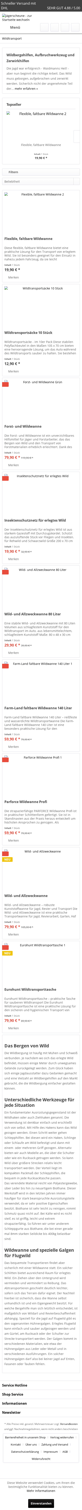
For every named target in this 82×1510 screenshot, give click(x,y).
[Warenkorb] (75, 27)
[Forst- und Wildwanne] (41, 399)
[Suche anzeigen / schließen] (44, 27)
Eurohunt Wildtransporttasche (30, 989)
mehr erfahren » (26, 89)
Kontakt (16, 1444)
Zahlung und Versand (54, 1444)
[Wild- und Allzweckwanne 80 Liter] (41, 587)
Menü (15, 27)
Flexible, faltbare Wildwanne (41, 145)
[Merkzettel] (54, 27)
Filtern (13, 172)
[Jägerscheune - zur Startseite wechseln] (21, 17)
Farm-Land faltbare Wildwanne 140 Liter (38, 708)
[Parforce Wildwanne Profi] (41, 774)
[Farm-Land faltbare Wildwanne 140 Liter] (41, 681)
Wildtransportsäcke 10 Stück (28, 333)
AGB (65, 1452)
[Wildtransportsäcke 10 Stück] (41, 305)
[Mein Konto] (65, 27)
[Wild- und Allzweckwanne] (41, 868)
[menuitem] (11, 27)
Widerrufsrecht (41, 1459)
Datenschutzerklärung (25, 1452)
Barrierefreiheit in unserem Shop (25, 1437)
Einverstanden (41, 1503)
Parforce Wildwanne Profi (25, 802)
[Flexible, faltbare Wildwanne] (41, 126)
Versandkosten (69, 1424)
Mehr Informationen (41, 1491)
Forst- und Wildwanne (22, 426)
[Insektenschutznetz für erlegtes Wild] (41, 493)
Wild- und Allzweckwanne (26, 896)
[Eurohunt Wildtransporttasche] (41, 962)
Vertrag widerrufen (62, 1437)
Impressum (51, 1452)
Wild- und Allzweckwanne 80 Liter (32, 614)
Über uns (31, 1444)
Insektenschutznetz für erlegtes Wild (35, 520)
